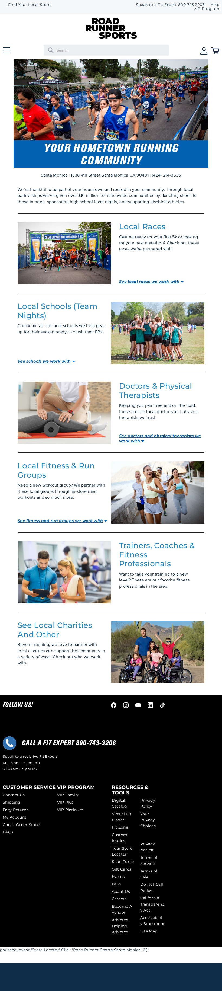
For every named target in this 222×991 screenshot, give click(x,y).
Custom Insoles (120, 837)
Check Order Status (22, 824)
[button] (204, 50)
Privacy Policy (147, 803)
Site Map (149, 931)
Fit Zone (120, 827)
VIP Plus (65, 802)
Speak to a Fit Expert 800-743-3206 (170, 5)
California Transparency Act (152, 904)
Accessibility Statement (152, 920)
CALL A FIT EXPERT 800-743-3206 (69, 743)
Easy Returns (15, 809)
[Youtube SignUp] (138, 705)
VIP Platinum (70, 809)
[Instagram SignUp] (126, 705)
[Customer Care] (9, 743)
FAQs (8, 832)
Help (214, 5)
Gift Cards (122, 869)
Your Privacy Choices (148, 820)
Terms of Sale (149, 874)
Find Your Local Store (29, 5)
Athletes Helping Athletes (120, 926)
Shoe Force (123, 861)
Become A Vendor (122, 909)
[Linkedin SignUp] (150, 705)
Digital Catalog (119, 803)
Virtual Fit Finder (122, 816)
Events (118, 876)
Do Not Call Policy (151, 887)
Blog (116, 884)
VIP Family (68, 794)
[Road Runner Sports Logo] (111, 37)
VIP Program (206, 8)
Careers (119, 898)
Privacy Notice (147, 847)
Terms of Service (149, 860)
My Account (14, 817)
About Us (121, 891)
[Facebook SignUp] (113, 705)
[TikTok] (162, 705)
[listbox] (203, 9)
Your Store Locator (122, 851)
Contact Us (14, 794)
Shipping (12, 802)
